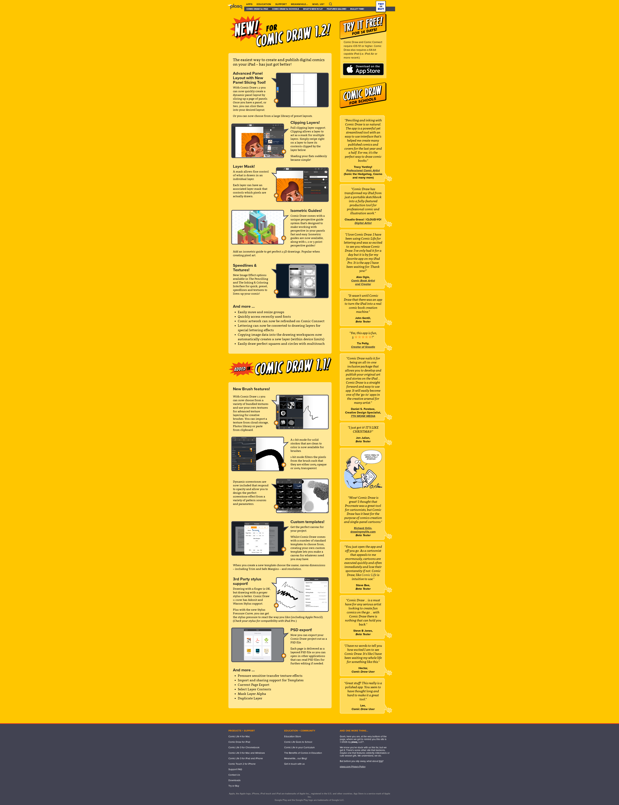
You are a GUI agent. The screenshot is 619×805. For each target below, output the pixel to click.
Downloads (234, 780)
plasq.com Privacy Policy (352, 766)
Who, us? (318, 4)
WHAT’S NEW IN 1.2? (313, 9)
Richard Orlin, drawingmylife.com (363, 529)
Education (264, 4)
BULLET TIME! (357, 9)
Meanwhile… (299, 4)
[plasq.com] (236, 9)
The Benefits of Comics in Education (303, 752)
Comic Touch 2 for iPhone (241, 763)
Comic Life (369, 575)
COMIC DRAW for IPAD (257, 9)
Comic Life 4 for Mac (239, 736)
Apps (249, 4)
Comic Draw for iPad (239, 741)
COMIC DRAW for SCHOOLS (285, 9)
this (380, 761)
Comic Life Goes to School (298, 741)
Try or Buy (233, 785)
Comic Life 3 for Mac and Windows (246, 752)
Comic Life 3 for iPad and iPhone (245, 758)
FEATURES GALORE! (336, 9)
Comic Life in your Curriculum (299, 747)
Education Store (292, 736)
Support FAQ (235, 769)
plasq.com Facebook (286, 770)
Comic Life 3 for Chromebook (244, 747)
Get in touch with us (294, 763)
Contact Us (234, 774)
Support (281, 4)
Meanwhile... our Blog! (295, 758)
